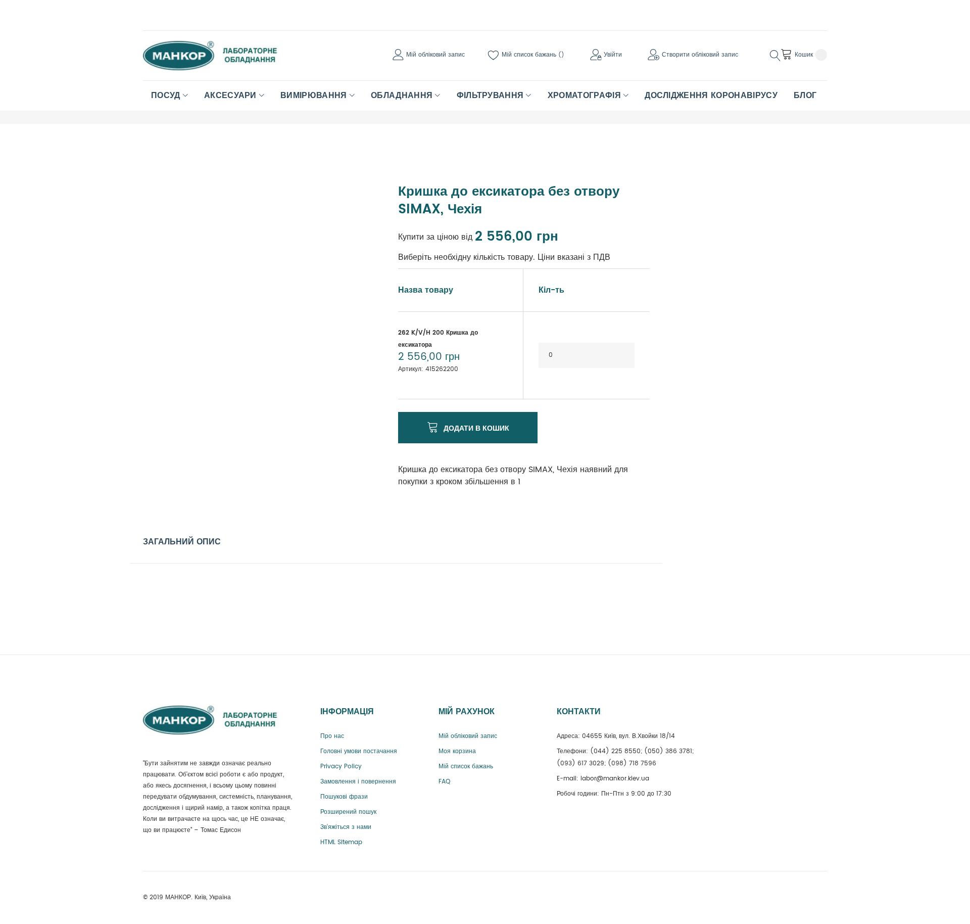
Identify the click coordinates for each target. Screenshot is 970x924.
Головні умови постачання (358, 751)
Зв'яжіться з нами (345, 827)
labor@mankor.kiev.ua (614, 778)
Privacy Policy (341, 766)
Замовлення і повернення (358, 782)
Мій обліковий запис (435, 55)
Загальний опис (182, 541)
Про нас (332, 736)
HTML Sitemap (341, 842)
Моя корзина (457, 751)
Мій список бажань (530, 55)
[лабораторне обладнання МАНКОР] (219, 55)
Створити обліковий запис (700, 55)
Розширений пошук (348, 812)
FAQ (444, 782)
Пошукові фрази (344, 797)
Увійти (613, 55)
